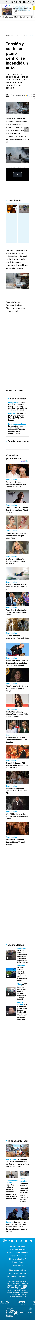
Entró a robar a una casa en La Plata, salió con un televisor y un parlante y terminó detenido (17, 406)
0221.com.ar (9, 36)
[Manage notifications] (30, 1308)
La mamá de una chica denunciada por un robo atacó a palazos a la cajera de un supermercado (17, 428)
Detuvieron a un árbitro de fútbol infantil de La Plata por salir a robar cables (17, 417)
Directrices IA (11, 1276)
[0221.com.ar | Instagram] (12, 2)
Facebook (16, 1241)
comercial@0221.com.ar (17, 1296)
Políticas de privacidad (17, 1273)
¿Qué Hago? (21, 1259)
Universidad (13, 17)
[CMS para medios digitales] (24, 1313)
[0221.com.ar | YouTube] (24, 2)
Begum (14, 1262)
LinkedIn (30, 1241)
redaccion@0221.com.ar (17, 1294)
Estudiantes (24, 17)
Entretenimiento (17, 1265)
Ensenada (24, 1253)
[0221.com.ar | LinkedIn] (28, 2)
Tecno (21, 1262)
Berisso (17, 1253)
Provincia (22, 1249)
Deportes (12, 1256)
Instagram (12, 1241)
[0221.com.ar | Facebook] (16, 2)
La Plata (13, 1246)
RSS (19, 1276)
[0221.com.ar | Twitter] (20, 2)
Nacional (10, 1253)
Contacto (25, 1276)
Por (7, 95)
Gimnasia (12, 1259)
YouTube (26, 1241)
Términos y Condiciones (17, 1270)
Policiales (20, 36)
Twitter (21, 1241)
